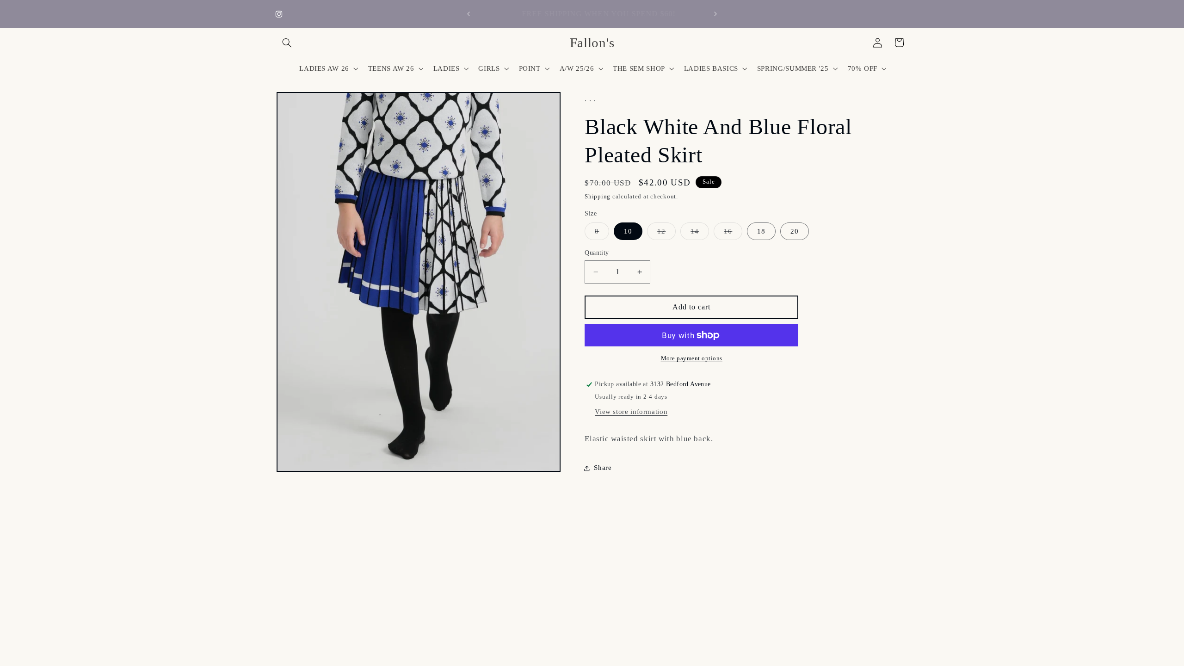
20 (794, 231)
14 (700, 233)
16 (733, 233)
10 (628, 231)
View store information (631, 411)
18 (761, 231)
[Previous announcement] (468, 14)
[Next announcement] (715, 14)
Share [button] (602, 467)
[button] (287, 42)
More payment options (692, 358)
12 (666, 233)
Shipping (597, 196)
